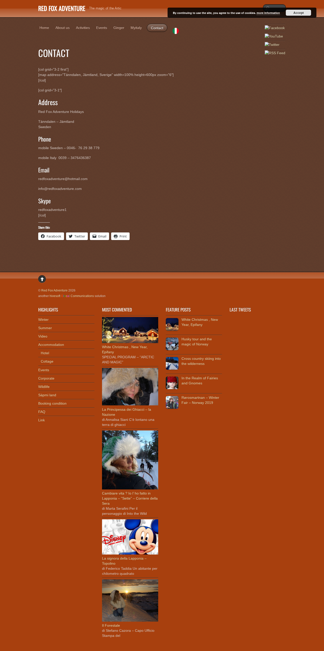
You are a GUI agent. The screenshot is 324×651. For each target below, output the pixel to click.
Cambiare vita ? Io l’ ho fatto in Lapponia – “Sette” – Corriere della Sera (130, 498)
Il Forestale (111, 625)
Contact (157, 28)
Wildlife (44, 387)
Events (101, 28)
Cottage (47, 361)
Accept (298, 12)
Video (42, 336)
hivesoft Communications (72, 296)
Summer (45, 328)
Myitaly (136, 28)
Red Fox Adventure (54, 290)
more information (268, 13)
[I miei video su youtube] (274, 36)
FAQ (41, 412)
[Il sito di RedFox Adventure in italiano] (175, 31)
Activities (83, 28)
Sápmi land (47, 395)
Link (41, 420)
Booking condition (52, 403)
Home (44, 28)
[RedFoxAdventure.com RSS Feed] (275, 53)
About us (62, 28)
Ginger (118, 28)
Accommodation (51, 345)
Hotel (45, 353)
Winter (43, 320)
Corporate (46, 378)
